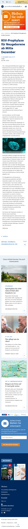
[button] (26, 6)
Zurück (5, 237)
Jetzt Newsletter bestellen (10, 445)
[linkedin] (2, 512)
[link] (11, 6)
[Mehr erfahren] (4, 414)
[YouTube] (4, 512)
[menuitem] (3, 2)
